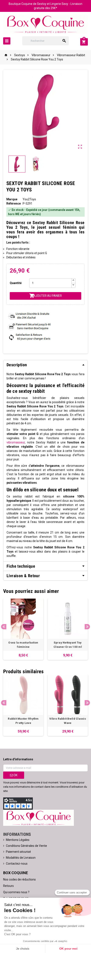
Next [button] (87, 626)
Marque (11, 199)
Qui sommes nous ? (16, 892)
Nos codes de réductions (19, 879)
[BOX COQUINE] (45, 23)
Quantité (16, 283)
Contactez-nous (17, 863)
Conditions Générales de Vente (26, 845)
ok (15, 775)
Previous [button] (3, 626)
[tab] (45, 364)
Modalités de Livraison (21, 857)
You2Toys (29, 199)
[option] (23, 629)
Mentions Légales (17, 840)
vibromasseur (16, 442)
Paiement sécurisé (18, 851)
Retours (8, 886)
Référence (13, 203)
